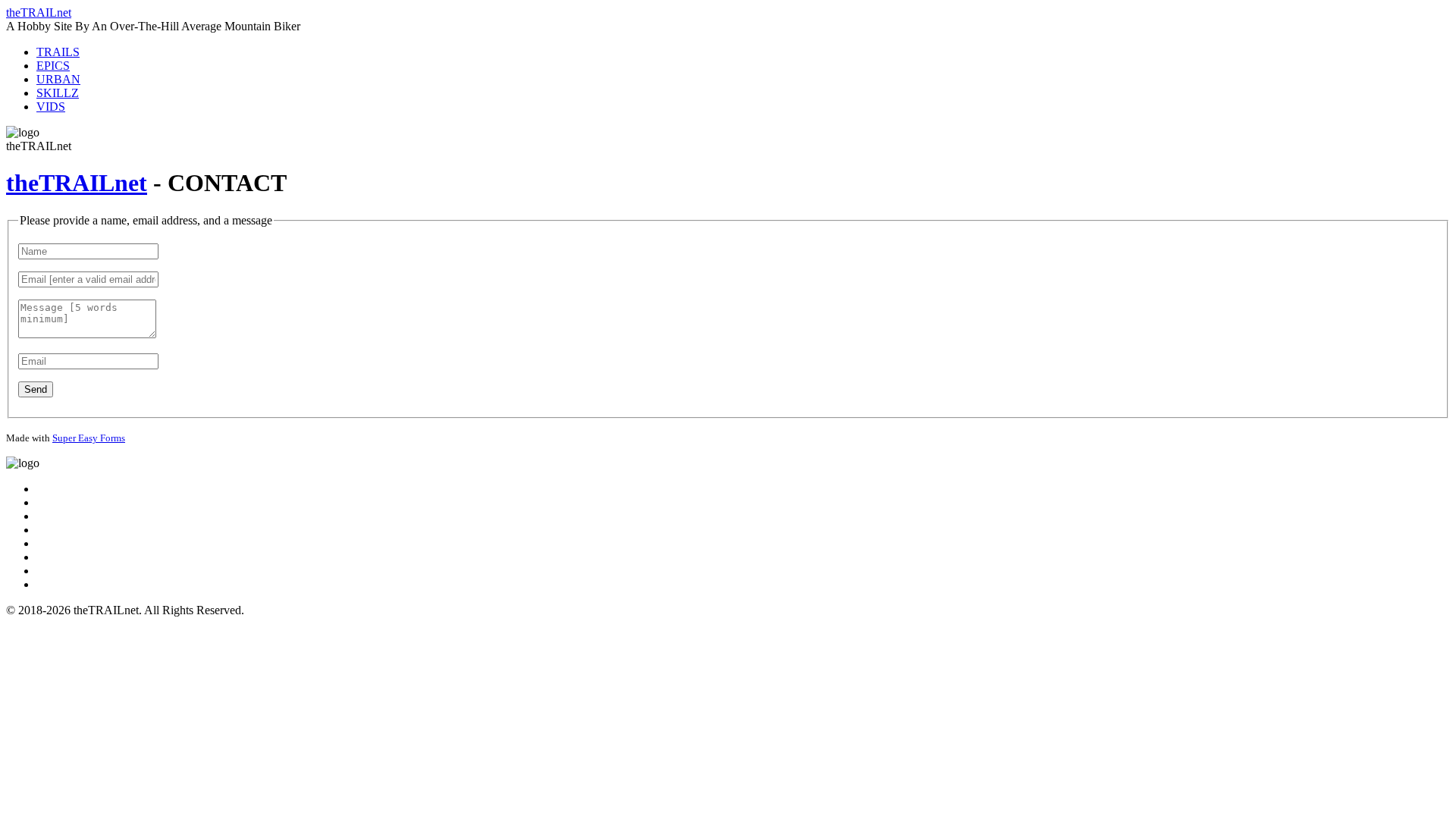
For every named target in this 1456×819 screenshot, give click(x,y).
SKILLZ (57, 92)
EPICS (53, 65)
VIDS (50, 106)
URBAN (58, 79)
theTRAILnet (38, 12)
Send (35, 389)
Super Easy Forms (88, 438)
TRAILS (58, 52)
